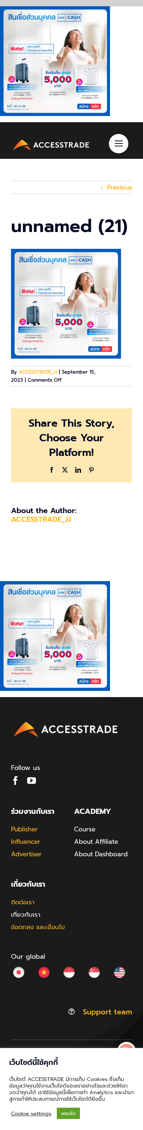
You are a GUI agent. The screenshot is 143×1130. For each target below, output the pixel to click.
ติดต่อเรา (22, 902)
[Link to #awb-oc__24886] (118, 143)
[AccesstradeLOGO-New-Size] (51, 140)
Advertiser (26, 854)
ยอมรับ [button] (68, 1113)
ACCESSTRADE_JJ (38, 371)
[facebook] (15, 780)
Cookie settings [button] (31, 1113)
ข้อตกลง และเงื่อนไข (38, 927)
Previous (119, 187)
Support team (107, 1011)
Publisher (24, 829)
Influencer (25, 841)
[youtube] (31, 780)
